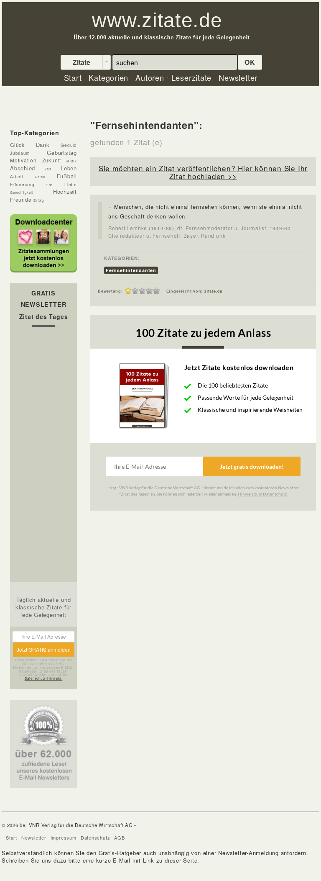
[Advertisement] (43, 456)
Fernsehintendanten (131, 270)
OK (250, 62)
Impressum (63, 837)
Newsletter (33, 837)
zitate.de (213, 291)
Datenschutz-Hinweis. (44, 678)
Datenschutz (95, 837)
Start (11, 837)
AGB (119, 837)
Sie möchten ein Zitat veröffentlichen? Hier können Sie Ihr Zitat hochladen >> (203, 172)
